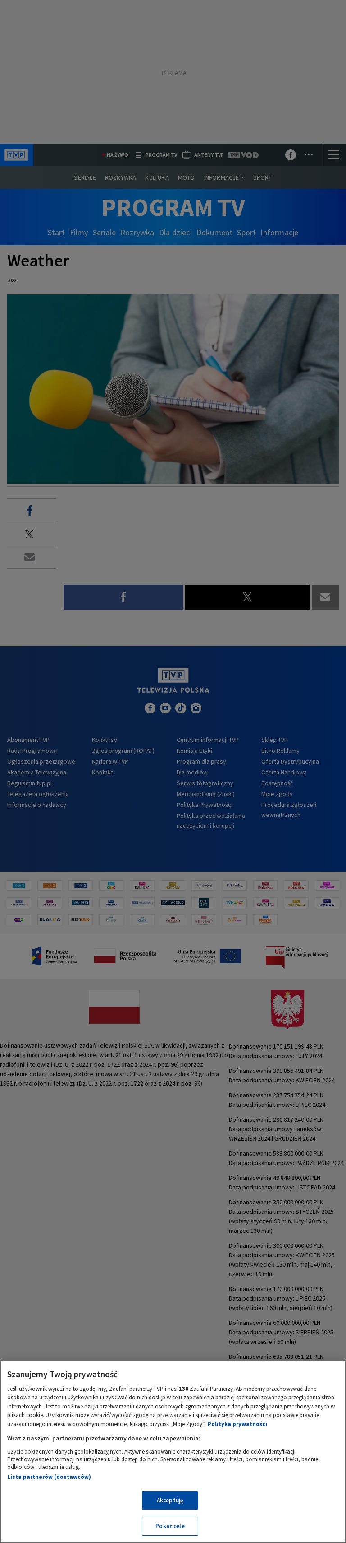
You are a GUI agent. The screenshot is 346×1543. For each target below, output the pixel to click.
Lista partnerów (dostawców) (49, 1477)
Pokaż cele (169, 1526)
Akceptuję (170, 1500)
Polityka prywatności (237, 1424)
